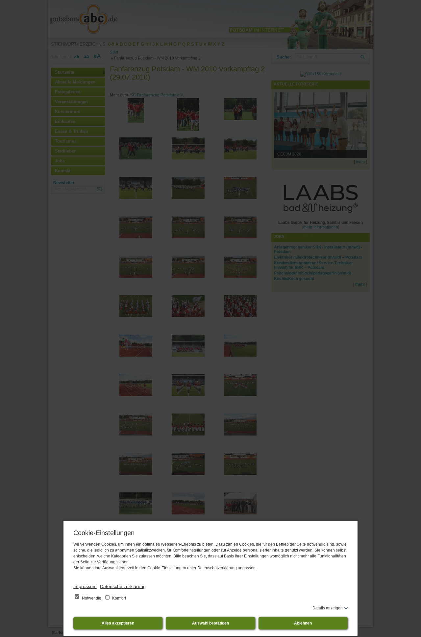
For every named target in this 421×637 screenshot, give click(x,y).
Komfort (118, 598)
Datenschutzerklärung (123, 586)
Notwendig (91, 598)
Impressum (85, 586)
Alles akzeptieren (118, 623)
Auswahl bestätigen (210, 623)
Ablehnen (303, 623)
